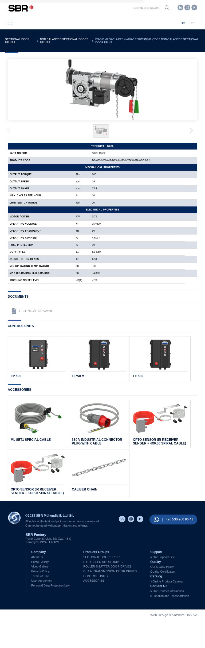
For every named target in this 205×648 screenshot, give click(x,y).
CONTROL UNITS (95, 576)
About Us (37, 557)
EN (183, 22)
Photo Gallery (40, 561)
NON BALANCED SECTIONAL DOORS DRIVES (64, 41)
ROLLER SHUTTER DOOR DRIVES (107, 566)
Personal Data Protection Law (50, 585)
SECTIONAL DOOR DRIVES (17, 41)
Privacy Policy (40, 571)
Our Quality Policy (162, 566)
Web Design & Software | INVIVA (173, 615)
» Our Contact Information (167, 591)
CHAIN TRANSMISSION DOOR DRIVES (110, 571)
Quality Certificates (162, 571)
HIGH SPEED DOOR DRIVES (103, 561)
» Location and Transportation (169, 595)
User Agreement (41, 580)
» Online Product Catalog (166, 581)
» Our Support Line (162, 557)
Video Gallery (40, 566)
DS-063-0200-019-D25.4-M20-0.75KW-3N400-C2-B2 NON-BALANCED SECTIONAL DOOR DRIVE (147, 41)
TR (192, 22)
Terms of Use (40, 576)
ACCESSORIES (93, 580)
